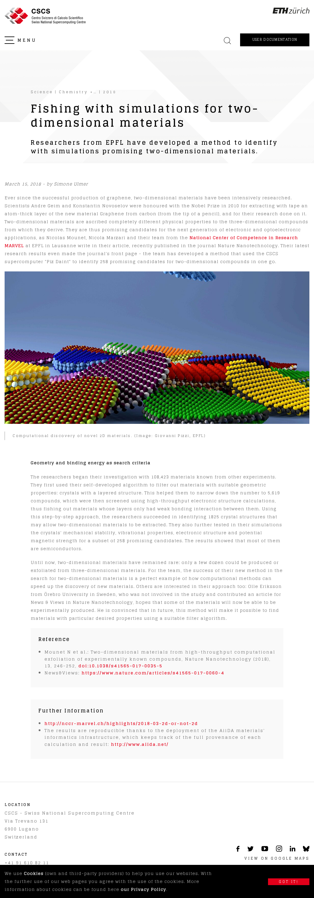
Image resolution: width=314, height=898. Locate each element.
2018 (110, 92)
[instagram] (279, 850)
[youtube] (264, 850)
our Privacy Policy (143, 889)
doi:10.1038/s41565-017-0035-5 (120, 666)
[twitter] (250, 850)
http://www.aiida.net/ (140, 744)
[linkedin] (292, 850)
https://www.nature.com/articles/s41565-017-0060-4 (153, 673)
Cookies (34, 873)
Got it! (289, 882)
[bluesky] (306, 850)
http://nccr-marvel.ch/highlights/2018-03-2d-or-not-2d (121, 723)
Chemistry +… (78, 92)
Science (42, 92)
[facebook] (237, 850)
